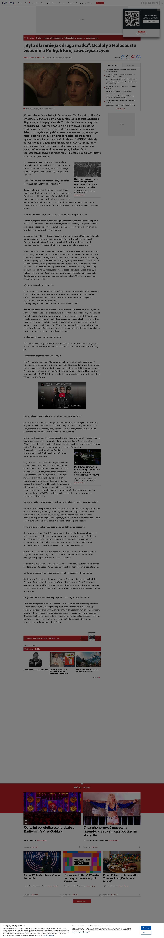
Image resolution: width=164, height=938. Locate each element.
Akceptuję (146, 928)
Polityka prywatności (48, 935)
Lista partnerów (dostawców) (80, 932)
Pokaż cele (146, 932)
